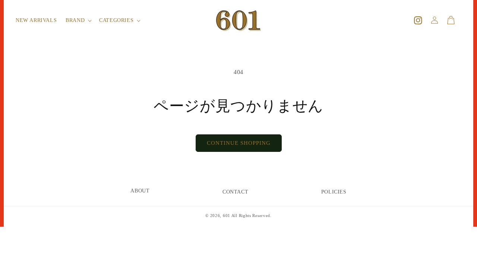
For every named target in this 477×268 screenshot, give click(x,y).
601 (226, 215)
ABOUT (139, 191)
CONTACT (235, 192)
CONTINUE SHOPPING (239, 143)
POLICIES (334, 192)
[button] (78, 20)
